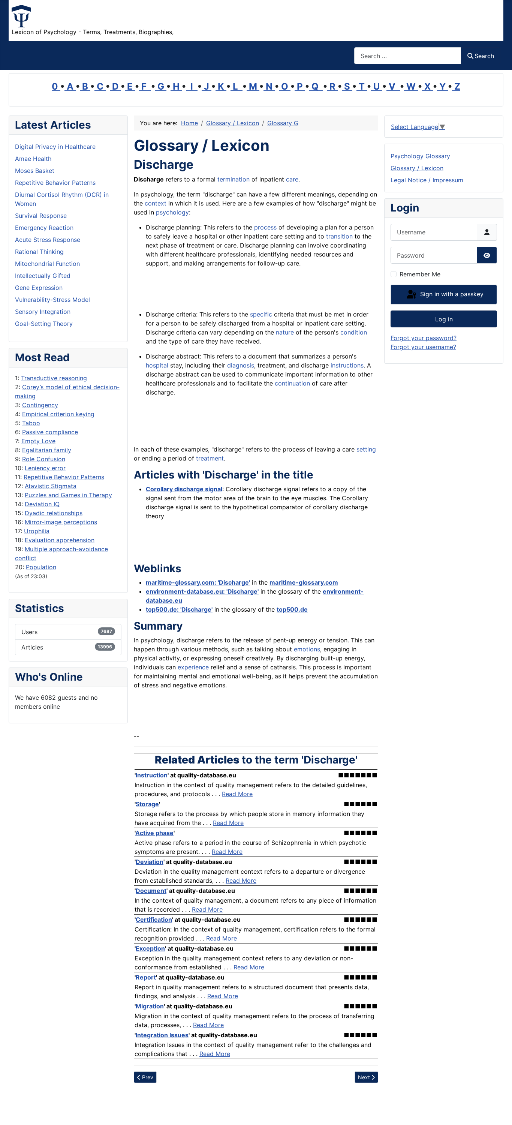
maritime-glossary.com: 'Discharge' (198, 582)
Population (41, 567)
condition (353, 332)
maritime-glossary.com (303, 582)
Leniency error (45, 468)
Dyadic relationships (53, 513)
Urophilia (36, 531)
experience (193, 667)
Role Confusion (43, 459)
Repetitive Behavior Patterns (64, 477)
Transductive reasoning (54, 378)
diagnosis (240, 365)
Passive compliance (50, 432)
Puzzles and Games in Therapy (68, 495)
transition (339, 236)
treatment (210, 458)
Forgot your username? (423, 347)
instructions (347, 365)
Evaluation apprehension (59, 540)
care (292, 179)
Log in (444, 319)
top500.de (292, 609)
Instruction (152, 775)
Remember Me (420, 274)
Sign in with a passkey (451, 294)
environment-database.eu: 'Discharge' (202, 591)
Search (484, 56)
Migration (150, 1006)
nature (285, 332)
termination (233, 179)
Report (146, 977)
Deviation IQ (42, 504)
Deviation (149, 862)
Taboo (31, 423)
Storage (147, 804)
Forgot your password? (424, 338)
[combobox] (407, 55)
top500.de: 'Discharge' (179, 609)
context (155, 203)
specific (261, 314)
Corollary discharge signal (184, 489)
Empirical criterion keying (58, 414)
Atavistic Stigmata (50, 486)
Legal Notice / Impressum (427, 180)
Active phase (154, 833)
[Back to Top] (499, 1111)
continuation (292, 383)
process (265, 227)
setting (366, 449)
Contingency (40, 405)
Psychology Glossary (420, 156)
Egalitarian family (46, 450)
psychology (172, 212)
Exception (150, 948)
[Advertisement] (233, 291)
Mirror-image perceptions (61, 522)
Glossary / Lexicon (417, 168)
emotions (307, 649)
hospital (157, 365)
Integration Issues (162, 1035)
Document (151, 890)
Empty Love (38, 441)
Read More (237, 794)
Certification (154, 919)
